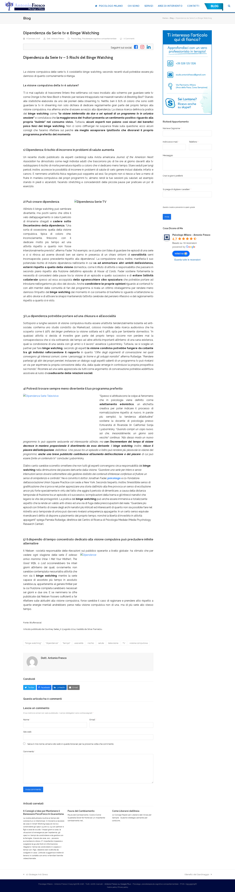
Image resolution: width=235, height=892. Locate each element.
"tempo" (66, 643)
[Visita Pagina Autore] (32, 662)
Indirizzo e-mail (171, 142)
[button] (229, 6)
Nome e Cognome (172, 128)
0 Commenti (129, 38)
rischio (91, 643)
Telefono (193, 142)
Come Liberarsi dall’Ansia (125, 811)
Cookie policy (112, 887)
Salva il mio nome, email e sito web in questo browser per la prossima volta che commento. (70, 744)
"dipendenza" (52, 643)
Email (93, 719)
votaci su (179, 253)
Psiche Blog (76, 38)
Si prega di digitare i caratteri (177, 189)
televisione (113, 643)
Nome (26, 719)
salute (101, 643)
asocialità (78, 643)
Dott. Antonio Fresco (55, 38)
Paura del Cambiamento (81, 811)
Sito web (27, 732)
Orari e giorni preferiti (173, 176)
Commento (29, 751)
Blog (172, 18)
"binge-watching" (33, 643)
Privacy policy (123, 887)
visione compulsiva (138, 643)
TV (124, 643)
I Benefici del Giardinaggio (196, 874)
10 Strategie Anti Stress (35, 874)
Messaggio (168, 155)
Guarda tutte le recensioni (187, 259)
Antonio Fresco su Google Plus (118, 884)
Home (165, 18)
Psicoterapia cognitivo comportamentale (99, 38)
